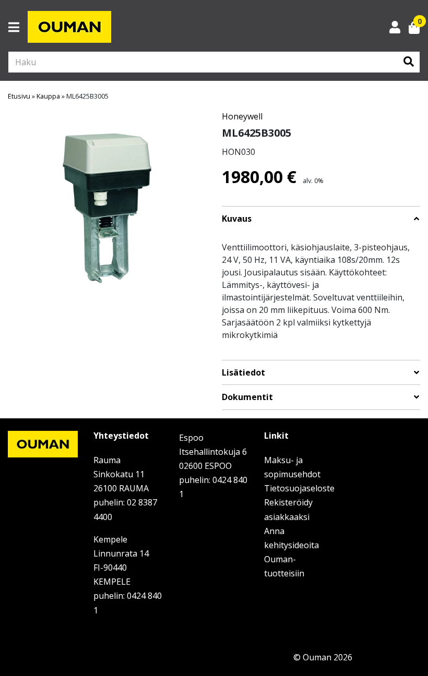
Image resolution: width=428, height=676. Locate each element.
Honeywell (242, 116)
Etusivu (19, 96)
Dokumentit (247, 397)
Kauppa (48, 96)
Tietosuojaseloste (299, 488)
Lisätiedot (243, 372)
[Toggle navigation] (18, 27)
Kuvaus (237, 218)
